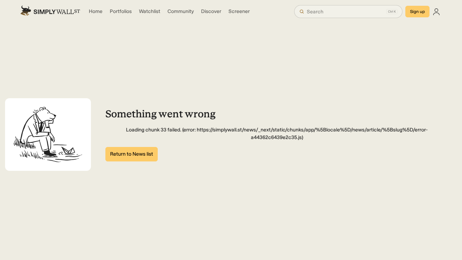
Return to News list (131, 154)
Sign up (417, 11)
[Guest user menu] (436, 11)
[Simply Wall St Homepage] (50, 11)
